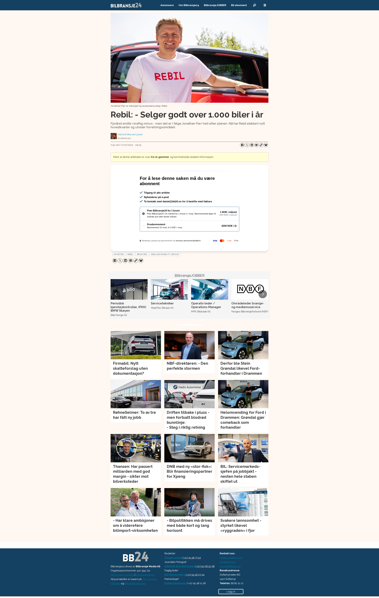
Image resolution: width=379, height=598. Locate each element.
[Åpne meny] (265, 5)
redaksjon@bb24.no (231, 570)
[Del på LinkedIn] (251, 145)
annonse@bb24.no (230, 578)
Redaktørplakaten (135, 596)
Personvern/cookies (122, 587)
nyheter (119, 267)
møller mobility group (165, 267)
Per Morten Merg (174, 587)
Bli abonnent (239, 5)
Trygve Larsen (173, 570)
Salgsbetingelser (145, 587)
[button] (116, 307)
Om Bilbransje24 (189, 5)
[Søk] (254, 5)
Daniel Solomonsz (175, 595)
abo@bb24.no (228, 574)
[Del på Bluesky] (266, 145)
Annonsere (167, 5)
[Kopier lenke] (261, 145)
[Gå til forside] (126, 5)
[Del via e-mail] (256, 145)
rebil (130, 267)
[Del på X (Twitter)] (247, 145)
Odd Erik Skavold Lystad (179, 578)
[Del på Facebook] (242, 145)
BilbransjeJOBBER (215, 5)
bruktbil (142, 267)
